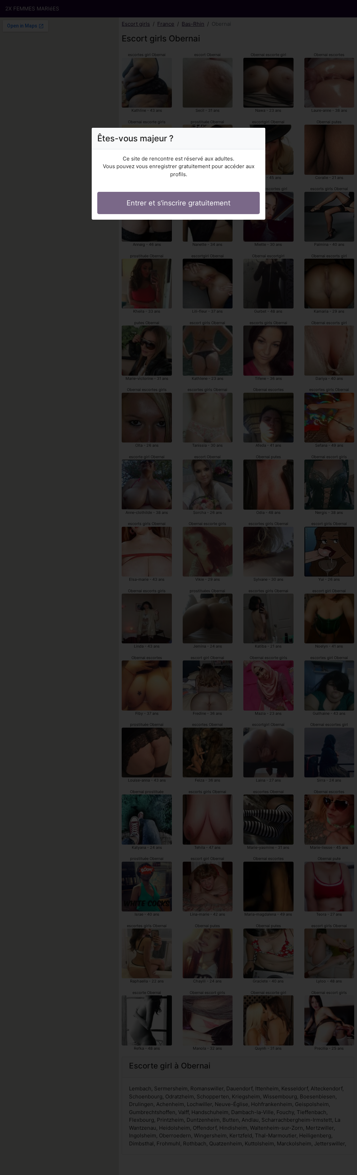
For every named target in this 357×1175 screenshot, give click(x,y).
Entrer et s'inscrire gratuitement (178, 203)
